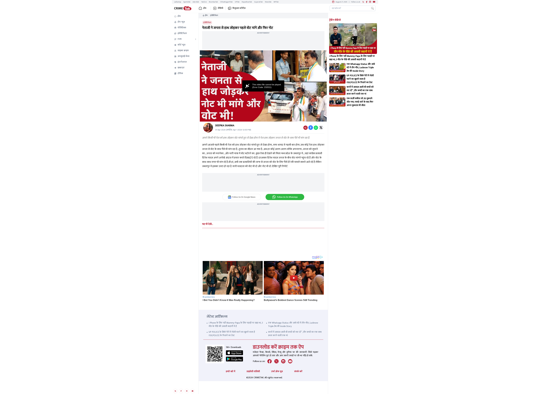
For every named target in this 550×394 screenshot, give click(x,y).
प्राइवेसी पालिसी (253, 371)
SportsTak (186, 1)
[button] (185, 16)
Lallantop (177, 1)
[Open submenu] (195, 39)
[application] (263, 86)
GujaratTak (258, 1)
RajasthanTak (247, 1)
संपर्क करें (298, 371)
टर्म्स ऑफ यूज (277, 371)
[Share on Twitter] (321, 127)
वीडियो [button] (220, 8)
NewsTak (268, 1)
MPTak (276, 1)
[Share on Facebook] (310, 127)
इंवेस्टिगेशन (214, 15)
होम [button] (204, 8)
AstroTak (196, 1)
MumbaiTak (213, 1)
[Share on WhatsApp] (316, 127)
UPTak (237, 1)
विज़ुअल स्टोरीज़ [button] (238, 8)
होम (206, 15)
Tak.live (204, 1)
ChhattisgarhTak (226, 1)
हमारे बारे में (230, 371)
